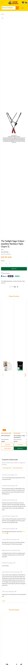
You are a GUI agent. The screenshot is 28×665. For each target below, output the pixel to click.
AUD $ (22, 8)
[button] (1, 2)
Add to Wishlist (6, 273)
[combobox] (10, 7)
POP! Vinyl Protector (5, 435)
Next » (4, 601)
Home (2, 14)
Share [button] (12, 286)
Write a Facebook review (17, 467)
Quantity (3, 260)
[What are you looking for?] (17, 7)
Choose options (7, 448)
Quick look (7, 444)
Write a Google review (7, 467)
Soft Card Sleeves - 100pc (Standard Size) (19, 436)
